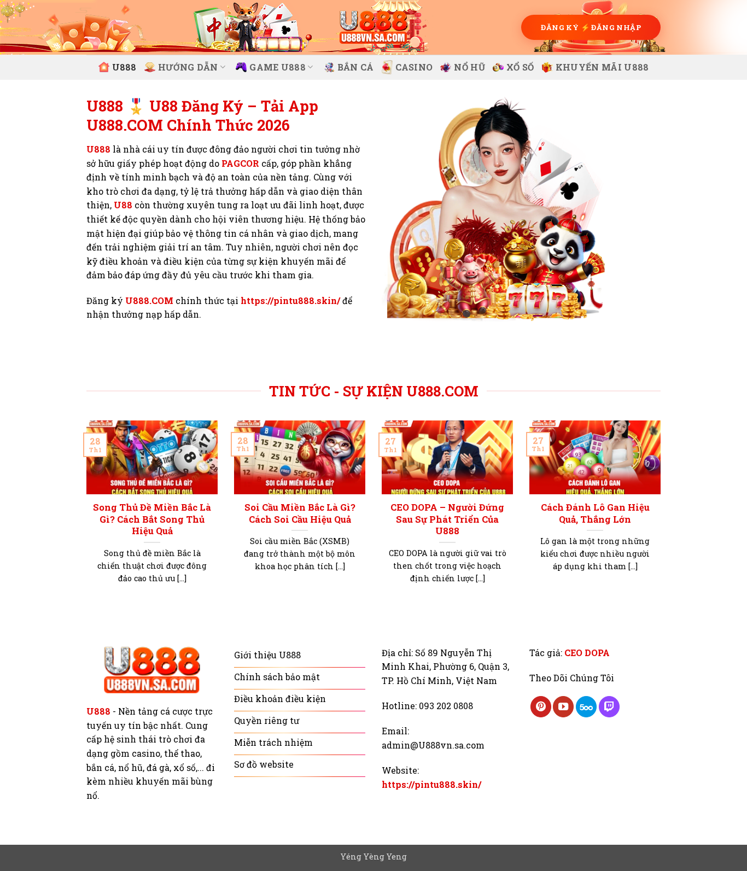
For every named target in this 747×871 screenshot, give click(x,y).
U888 (124, 67)
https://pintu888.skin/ (290, 300)
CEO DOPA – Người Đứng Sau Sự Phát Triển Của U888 (447, 518)
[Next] (663, 515)
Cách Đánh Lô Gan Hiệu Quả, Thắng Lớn (595, 513)
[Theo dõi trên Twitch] (609, 706)
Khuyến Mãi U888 (602, 67)
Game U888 (277, 67)
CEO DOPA (587, 652)
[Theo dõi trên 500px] (586, 706)
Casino (414, 67)
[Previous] (84, 515)
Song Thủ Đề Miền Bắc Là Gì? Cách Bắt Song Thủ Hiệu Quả (152, 518)
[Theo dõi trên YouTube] (563, 706)
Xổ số (520, 67)
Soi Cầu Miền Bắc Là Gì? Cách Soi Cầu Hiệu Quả (299, 513)
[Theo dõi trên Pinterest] (540, 706)
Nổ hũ (469, 67)
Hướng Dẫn (188, 67)
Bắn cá (355, 67)
